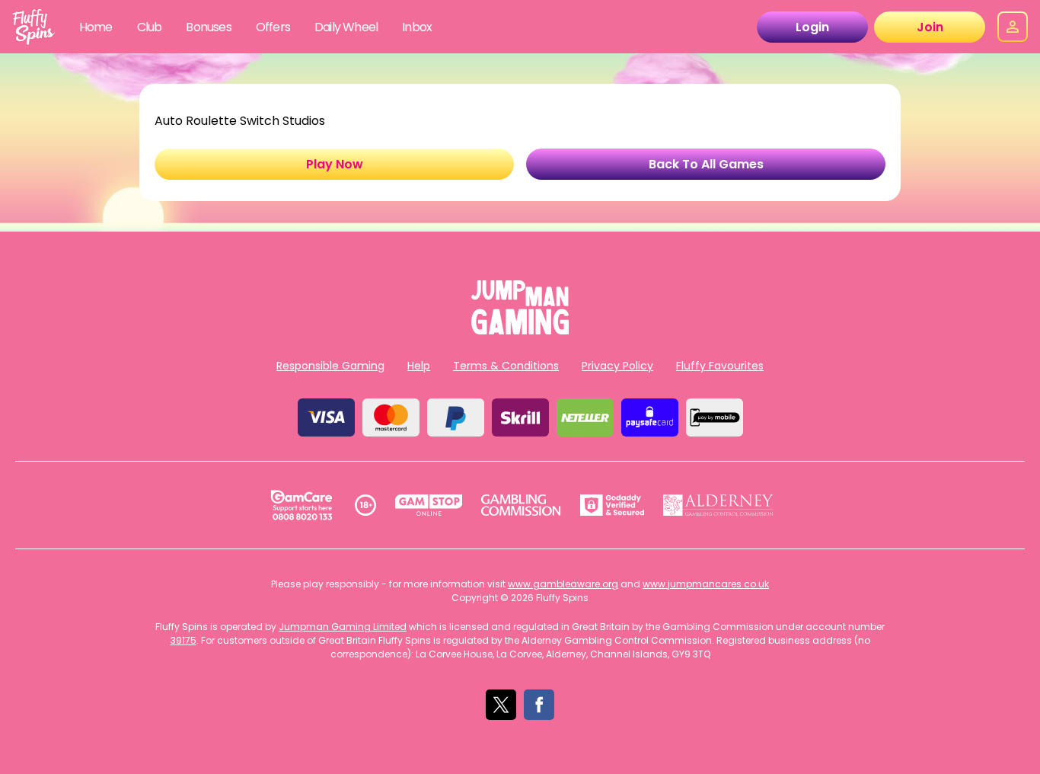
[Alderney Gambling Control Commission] (718, 505)
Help (418, 365)
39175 (183, 640)
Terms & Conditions (506, 365)
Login (812, 27)
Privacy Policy (617, 365)
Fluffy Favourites (720, 365)
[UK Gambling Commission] (520, 505)
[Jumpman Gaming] (520, 330)
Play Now (334, 164)
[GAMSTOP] (429, 505)
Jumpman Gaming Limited (343, 626)
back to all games (706, 164)
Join (930, 27)
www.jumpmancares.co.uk (706, 583)
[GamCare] (301, 505)
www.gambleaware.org (563, 583)
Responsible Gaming (330, 365)
